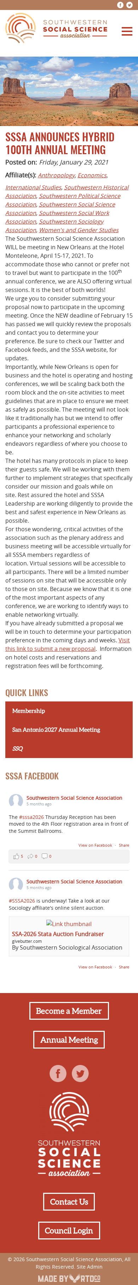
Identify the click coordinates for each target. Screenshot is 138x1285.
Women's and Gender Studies (79, 230)
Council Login (69, 1230)
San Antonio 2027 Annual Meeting (56, 729)
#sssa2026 (31, 817)
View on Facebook (96, 845)
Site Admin (90, 1266)
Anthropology (56, 175)
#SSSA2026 (22, 900)
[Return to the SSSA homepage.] (56, 29)
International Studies (33, 187)
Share (124, 845)
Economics (92, 175)
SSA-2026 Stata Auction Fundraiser (58, 934)
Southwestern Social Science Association (74, 797)
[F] (120, 5)
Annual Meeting (69, 1039)
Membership (28, 710)
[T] (129, 5)
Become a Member (69, 1011)
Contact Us (69, 1201)
